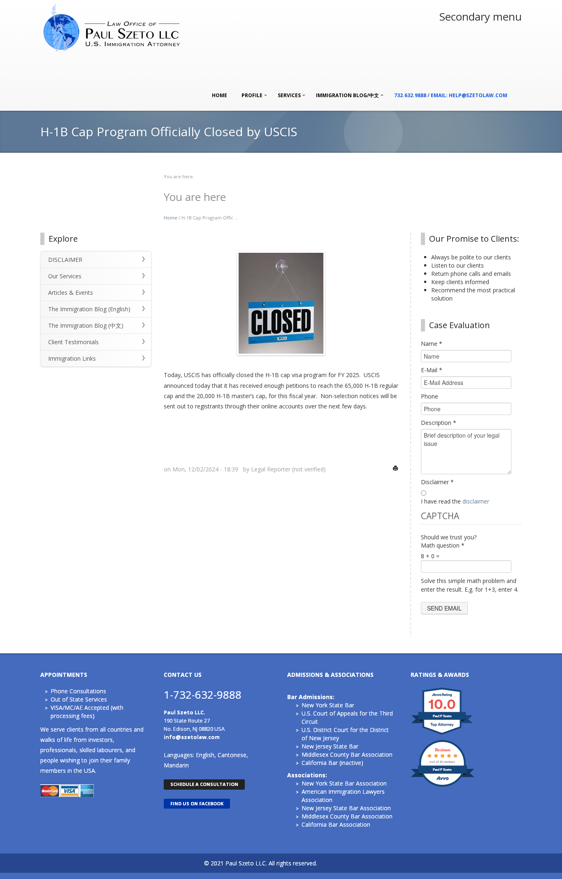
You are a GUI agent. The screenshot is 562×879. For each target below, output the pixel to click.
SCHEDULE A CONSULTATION (204, 784)
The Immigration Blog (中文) (85, 325)
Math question (442, 545)
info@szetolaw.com (192, 737)
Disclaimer (437, 482)
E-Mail (431, 370)
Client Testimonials (73, 342)
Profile (249, 91)
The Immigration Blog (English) (89, 309)
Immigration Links (72, 358)
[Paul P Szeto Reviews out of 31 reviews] (442, 786)
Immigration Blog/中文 (345, 91)
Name (431, 343)
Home (219, 95)
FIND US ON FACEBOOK (196, 803)
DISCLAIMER (65, 259)
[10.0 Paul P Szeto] (442, 734)
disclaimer (475, 501)
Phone (429, 396)
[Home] (112, 26)
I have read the (455, 501)
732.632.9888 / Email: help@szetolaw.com (450, 95)
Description (438, 423)
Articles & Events (70, 292)
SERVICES (287, 91)
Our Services (64, 276)
